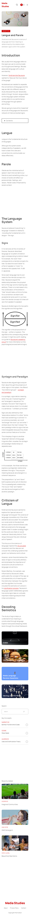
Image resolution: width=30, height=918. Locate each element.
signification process (11, 588)
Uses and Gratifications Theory (11, 741)
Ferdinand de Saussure (17, 75)
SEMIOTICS (5, 31)
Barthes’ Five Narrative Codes (11, 725)
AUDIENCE (5, 739)
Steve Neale (5, 733)
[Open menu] (27, 5)
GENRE (4, 731)
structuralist (21, 546)
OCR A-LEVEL (6, 853)
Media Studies (15, 903)
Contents (9, 121)
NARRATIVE (5, 722)
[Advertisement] (15, 199)
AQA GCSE (5, 827)
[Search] (16, 5)
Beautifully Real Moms (9, 856)
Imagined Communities (10, 804)
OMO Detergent (7, 830)
